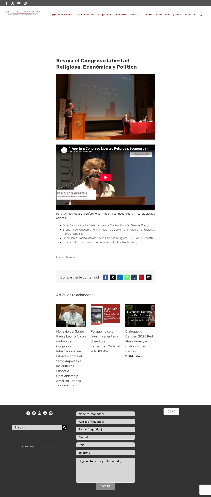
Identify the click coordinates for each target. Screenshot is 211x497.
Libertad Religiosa (65, 257)
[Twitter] (34, 413)
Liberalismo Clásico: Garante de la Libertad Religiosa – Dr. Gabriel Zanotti (108, 238)
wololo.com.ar (49, 446)
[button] (201, 14)
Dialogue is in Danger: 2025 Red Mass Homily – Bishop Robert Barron (139, 341)
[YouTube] (39, 413)
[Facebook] (28, 413)
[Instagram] (45, 413)
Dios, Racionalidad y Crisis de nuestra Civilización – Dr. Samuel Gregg (106, 225)
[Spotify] (51, 413)
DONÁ (171, 411)
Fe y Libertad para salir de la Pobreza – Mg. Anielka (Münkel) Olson (104, 242)
